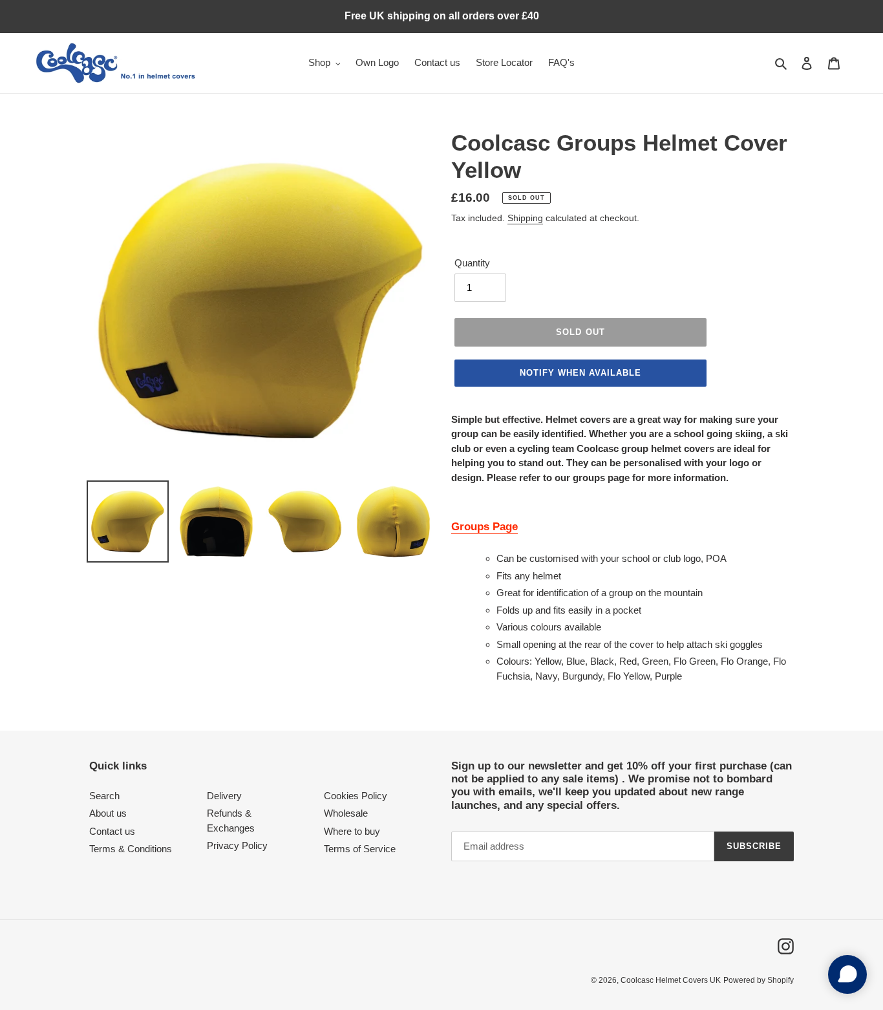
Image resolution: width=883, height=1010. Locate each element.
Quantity (472, 262)
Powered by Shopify (758, 980)
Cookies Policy (355, 795)
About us (108, 813)
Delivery (224, 795)
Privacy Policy (237, 845)
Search (104, 795)
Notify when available (581, 373)
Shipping (525, 218)
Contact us (112, 831)
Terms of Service (360, 848)
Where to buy (352, 831)
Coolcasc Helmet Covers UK (671, 980)
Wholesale (346, 813)
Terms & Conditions (130, 848)
